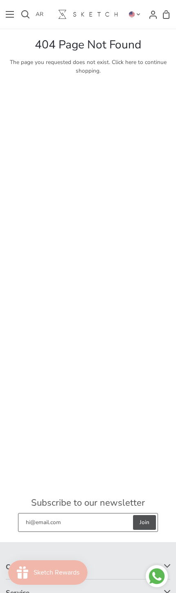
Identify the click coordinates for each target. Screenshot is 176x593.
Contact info (25, 567)
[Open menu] (7, 14)
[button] (134, 14)
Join (144, 522)
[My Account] (150, 14)
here (130, 62)
